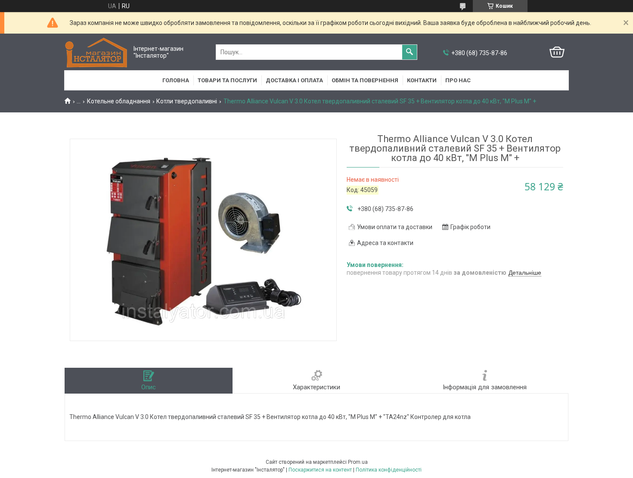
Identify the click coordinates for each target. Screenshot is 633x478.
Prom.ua (358, 462)
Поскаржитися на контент (320, 470)
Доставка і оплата (294, 80)
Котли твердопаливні (186, 101)
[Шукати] (409, 52)
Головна (175, 80)
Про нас (458, 80)
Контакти (422, 80)
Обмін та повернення (365, 80)
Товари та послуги (227, 80)
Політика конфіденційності (389, 470)
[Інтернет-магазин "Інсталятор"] (97, 52)
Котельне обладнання (118, 101)
